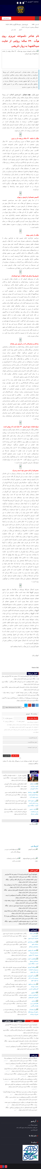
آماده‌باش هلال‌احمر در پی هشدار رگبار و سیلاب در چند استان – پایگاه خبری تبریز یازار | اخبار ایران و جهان (15, 1003)
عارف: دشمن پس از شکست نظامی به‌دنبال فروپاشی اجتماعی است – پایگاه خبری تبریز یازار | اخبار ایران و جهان (15, 811)
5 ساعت (6, 1060)
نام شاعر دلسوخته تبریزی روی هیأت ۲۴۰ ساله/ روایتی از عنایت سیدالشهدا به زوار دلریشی (20, 41)
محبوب (19, 1021)
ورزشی (34, 1055)
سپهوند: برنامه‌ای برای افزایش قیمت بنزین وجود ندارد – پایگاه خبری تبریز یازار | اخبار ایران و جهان (16, 795)
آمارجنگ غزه (34, 846)
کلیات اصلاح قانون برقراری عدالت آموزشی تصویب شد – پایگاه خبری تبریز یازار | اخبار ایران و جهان (15, 786)
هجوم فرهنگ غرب (32, 1125)
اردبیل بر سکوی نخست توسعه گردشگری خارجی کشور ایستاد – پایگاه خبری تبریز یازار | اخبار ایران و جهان (15, 986)
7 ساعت (11, 1065)
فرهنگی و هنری (34, 27)
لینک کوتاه (24, 707)
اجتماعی (33, 930)
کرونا (31, 592)
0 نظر (20, 29)
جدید (32, 1021)
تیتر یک (27, 27)
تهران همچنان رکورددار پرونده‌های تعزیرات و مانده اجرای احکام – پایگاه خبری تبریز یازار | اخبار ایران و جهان (15, 1012)
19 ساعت (23, 1076)
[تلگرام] (37, 705)
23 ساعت (34, 1089)
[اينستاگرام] (17, 3)
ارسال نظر (15, 755)
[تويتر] (26, 705)
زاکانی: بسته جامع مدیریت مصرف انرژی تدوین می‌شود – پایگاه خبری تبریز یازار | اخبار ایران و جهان (15, 936)
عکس (34, 821)
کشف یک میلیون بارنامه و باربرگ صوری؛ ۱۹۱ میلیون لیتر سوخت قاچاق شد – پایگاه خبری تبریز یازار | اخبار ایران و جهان (15, 953)
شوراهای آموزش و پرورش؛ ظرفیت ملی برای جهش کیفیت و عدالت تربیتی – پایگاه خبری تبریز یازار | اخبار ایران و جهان (15, 970)
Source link (35, 667)
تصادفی (8, 1021)
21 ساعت (6, 1081)
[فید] (23, 3)
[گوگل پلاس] (29, 705)
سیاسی (34, 772)
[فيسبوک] (33, 705)
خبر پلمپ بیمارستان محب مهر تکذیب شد (26, 1127)
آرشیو (33, 1121)
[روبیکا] (20, 3)
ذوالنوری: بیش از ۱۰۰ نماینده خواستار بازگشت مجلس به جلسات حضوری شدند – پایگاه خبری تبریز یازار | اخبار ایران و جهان (15, 778)
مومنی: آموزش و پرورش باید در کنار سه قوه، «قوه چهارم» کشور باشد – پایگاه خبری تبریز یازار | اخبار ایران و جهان (15, 978)
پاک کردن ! (7, 755)
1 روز (11, 1094)
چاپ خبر (13, 29)
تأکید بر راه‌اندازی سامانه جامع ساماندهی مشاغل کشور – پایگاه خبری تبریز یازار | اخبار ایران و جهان (15, 944)
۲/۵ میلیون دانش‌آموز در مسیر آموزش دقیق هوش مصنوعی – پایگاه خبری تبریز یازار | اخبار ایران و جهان (15, 995)
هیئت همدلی (26, 94)
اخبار (23, 27)
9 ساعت (7, 1071)
